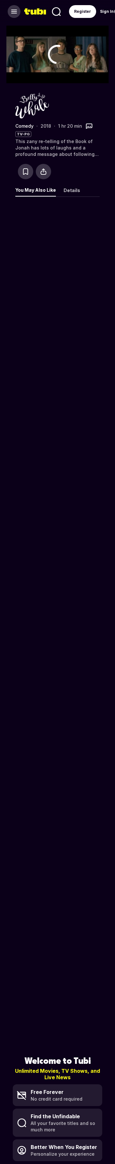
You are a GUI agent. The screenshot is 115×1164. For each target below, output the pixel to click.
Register (82, 11)
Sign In (107, 11)
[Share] (43, 171)
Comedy (24, 126)
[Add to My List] (25, 171)
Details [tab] (72, 190)
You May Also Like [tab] (35, 190)
